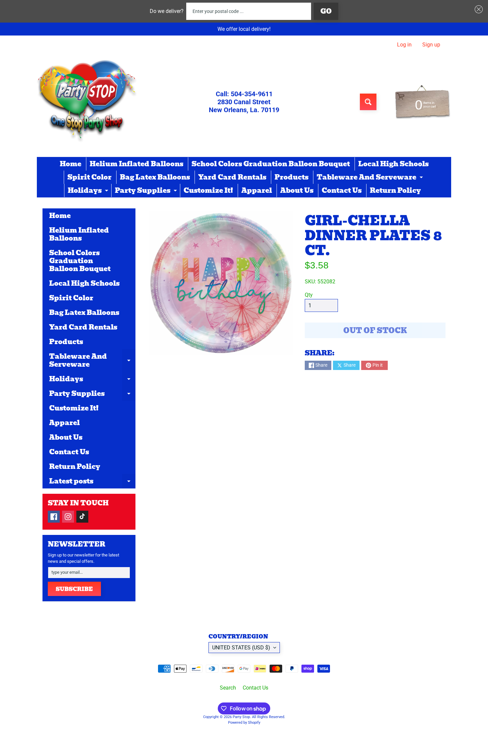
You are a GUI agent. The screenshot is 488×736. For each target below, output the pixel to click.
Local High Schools (393, 164)
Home (70, 164)
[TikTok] (82, 517)
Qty (309, 295)
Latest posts (92, 482)
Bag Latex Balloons (155, 177)
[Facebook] (54, 517)
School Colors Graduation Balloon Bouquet (271, 164)
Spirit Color (89, 177)
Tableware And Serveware (371, 178)
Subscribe (74, 589)
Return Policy (395, 190)
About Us (296, 190)
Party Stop (241, 717)
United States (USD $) (241, 647)
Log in (404, 44)
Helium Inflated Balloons (136, 164)
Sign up (431, 44)
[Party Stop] (86, 102)
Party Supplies (147, 191)
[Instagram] (68, 517)
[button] (477, 9)
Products (291, 177)
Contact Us (342, 190)
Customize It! (208, 190)
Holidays (89, 191)
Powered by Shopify (244, 722)
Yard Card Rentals (232, 177)
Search (228, 688)
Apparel (256, 190)
